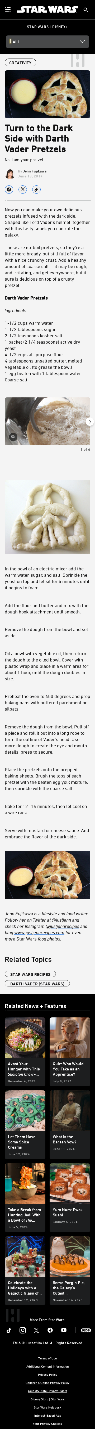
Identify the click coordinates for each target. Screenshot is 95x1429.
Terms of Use (47, 1358)
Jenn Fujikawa (34, 171)
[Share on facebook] (9, 189)
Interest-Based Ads (47, 1415)
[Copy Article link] (36, 189)
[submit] (85, 9)
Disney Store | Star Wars (48, 1399)
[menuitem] (8, 9)
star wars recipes (30, 974)
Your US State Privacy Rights (47, 1391)
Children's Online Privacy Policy (47, 1382)
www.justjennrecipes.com (39, 932)
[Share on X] (22, 189)
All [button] (16, 41)
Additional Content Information (47, 1366)
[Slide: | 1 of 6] (47, 421)
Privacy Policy (47, 1374)
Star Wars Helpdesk (47, 1407)
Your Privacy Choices (47, 1423)
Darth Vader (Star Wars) (37, 983)
